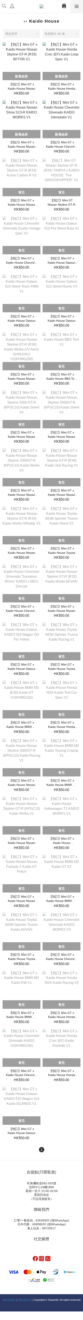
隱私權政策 (24, 1299)
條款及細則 (9, 1299)
